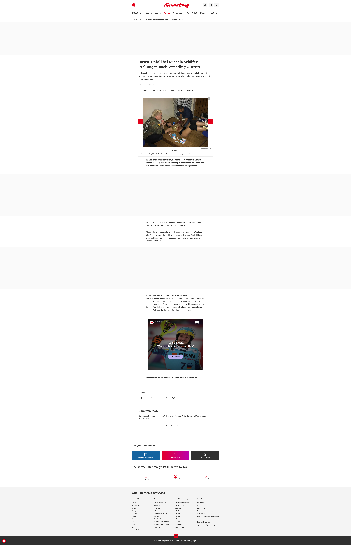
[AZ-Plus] (133, 5)
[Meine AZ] (216, 5)
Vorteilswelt (157, 519)
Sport (157, 13)
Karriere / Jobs (180, 505)
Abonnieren (179, 508)
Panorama (177, 13)
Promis (167, 13)
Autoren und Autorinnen (182, 502)
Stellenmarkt (157, 527)
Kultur (203, 13)
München (136, 13)
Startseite (135, 19)
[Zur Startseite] (176, 7)
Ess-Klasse (157, 516)
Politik (195, 13)
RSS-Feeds (157, 511)
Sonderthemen (180, 527)
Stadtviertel (135, 505)
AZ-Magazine (179, 524)
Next (210, 121)
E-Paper (178, 513)
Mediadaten (179, 519)
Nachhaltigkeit (136, 530)
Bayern (149, 13)
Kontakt (178, 516)
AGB (198, 505)
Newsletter (157, 505)
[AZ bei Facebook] (198, 525)
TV (188, 13)
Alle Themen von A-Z (160, 502)
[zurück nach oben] (176, 536)
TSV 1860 (134, 513)
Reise (133, 527)
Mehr (213, 13)
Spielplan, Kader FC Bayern (161, 521)
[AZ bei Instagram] (206, 525)
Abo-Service (179, 511)
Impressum (200, 502)
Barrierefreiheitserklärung (205, 511)
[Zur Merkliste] (211, 5)
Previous (140, 121)
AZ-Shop (178, 521)
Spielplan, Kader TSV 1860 (161, 524)
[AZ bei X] (215, 525)
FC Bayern (135, 511)
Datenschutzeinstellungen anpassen (208, 516)
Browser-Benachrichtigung (161, 513)
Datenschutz (201, 508)
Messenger (157, 508)
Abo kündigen (201, 513)
